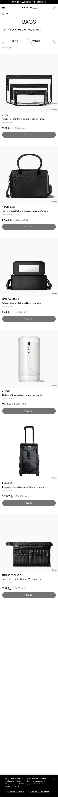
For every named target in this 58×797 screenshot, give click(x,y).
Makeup (12, 30)
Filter (15, 41)
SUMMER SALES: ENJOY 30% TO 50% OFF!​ (29, 2)
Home (4, 30)
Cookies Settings (15, 792)
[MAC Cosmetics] (29, 8)
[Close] (54, 779)
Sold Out (29, 135)
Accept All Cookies (39, 792)
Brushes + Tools (26, 30)
